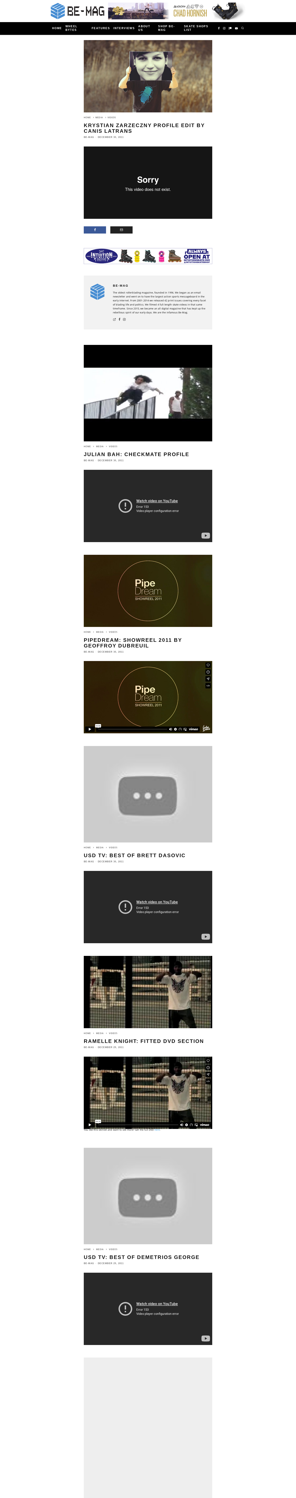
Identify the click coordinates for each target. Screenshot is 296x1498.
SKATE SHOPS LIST (196, 28)
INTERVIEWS (124, 28)
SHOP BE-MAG (166, 28)
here (157, 1129)
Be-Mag (89, 137)
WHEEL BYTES (71, 28)
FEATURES (101, 28)
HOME (57, 28)
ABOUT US (144, 28)
